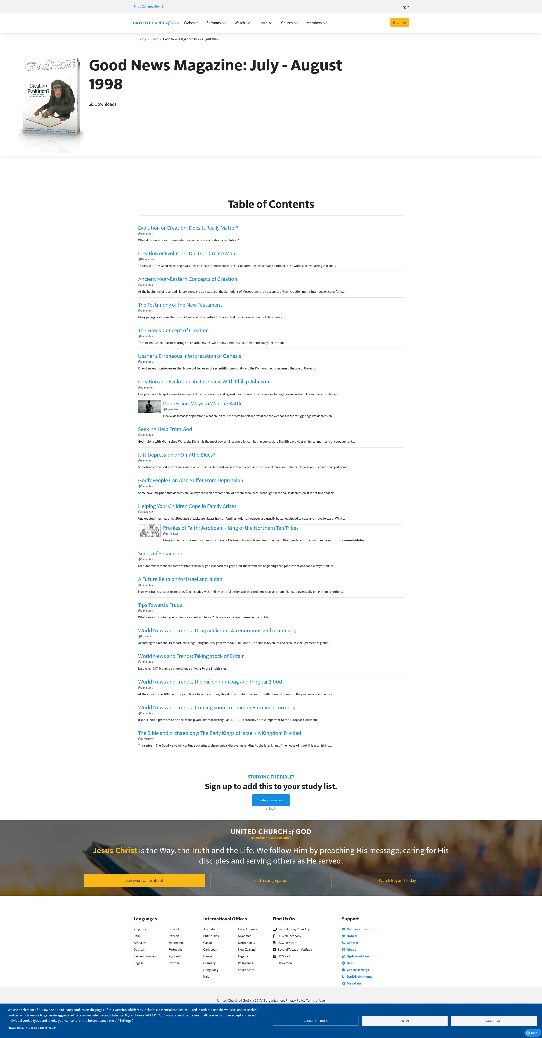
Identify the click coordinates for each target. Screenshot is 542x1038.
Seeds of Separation (161, 553)
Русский (175, 956)
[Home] (156, 23)
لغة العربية (140, 929)
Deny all (404, 1021)
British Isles (211, 936)
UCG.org (140, 39)
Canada (208, 943)
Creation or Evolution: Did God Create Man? (187, 253)
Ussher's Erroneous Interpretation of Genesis (189, 355)
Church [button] (287, 22)
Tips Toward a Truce (160, 604)
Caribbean (210, 949)
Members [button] (314, 22)
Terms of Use (315, 1000)
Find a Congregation (147, 6)
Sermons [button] (213, 22)
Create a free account (271, 800)
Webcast (191, 22)
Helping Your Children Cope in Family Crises (187, 506)
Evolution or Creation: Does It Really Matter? (188, 227)
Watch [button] (239, 22)
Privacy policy (16, 1027)
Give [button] (397, 22)
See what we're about (144, 880)
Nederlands (176, 943)
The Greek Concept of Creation (173, 330)
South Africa (246, 970)
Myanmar (244, 936)
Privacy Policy (295, 1000)
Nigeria (243, 956)
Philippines (245, 963)
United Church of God (233, 1000)
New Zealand (247, 949)
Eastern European (145, 956)
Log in (405, 7)
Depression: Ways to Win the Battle (203, 403)
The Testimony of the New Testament (180, 304)
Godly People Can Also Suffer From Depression (190, 480)
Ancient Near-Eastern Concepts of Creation (187, 278)
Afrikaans (140, 943)
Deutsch (139, 949)
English (139, 963)
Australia (209, 929)
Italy (206, 976)
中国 (137, 936)
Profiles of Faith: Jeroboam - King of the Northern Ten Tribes (231, 527)
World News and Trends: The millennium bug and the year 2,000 (210, 681)
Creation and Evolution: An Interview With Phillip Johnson (203, 381)
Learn (154, 39)
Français (174, 936)
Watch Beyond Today (397, 880)
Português (175, 949)
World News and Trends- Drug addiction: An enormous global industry (217, 630)
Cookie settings (316, 1021)
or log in (271, 808)
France (207, 956)
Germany (209, 963)
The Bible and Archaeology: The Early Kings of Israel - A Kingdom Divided (219, 732)
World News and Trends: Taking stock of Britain (191, 655)
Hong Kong (210, 970)
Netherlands (246, 943)
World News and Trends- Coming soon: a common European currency (217, 707)
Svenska (174, 963)
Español (174, 929)
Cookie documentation (42, 1027)
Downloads (105, 104)
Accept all (494, 1021)
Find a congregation (271, 880)
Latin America (247, 929)
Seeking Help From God (165, 429)
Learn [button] (263, 22)
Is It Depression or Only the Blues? (176, 454)
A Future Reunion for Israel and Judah (180, 578)
